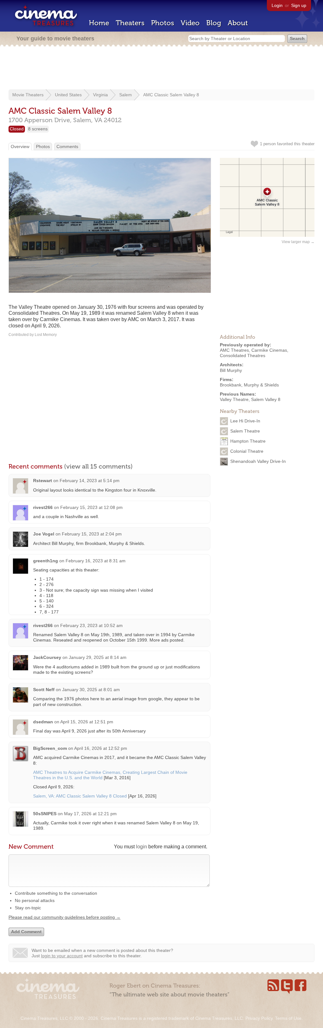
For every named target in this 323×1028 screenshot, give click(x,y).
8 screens (38, 128)
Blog (213, 23)
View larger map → (298, 242)
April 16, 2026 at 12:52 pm (100, 748)
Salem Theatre (245, 430)
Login (277, 5)
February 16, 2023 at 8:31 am (96, 560)
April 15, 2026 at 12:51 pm (86, 721)
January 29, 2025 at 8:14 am (97, 657)
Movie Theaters (28, 94)
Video (190, 23)
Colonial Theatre (246, 451)
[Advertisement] (161, 68)
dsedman (43, 721)
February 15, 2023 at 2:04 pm (92, 533)
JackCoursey (47, 657)
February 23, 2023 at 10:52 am (91, 625)
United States (68, 94)
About (238, 23)
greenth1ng (45, 560)
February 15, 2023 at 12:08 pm (91, 507)
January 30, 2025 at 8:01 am (91, 689)
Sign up (298, 5)
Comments (67, 146)
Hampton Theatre (248, 441)
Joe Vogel (43, 533)
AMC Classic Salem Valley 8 (171, 94)
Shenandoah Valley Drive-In (258, 461)
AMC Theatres (234, 350)
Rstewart (42, 480)
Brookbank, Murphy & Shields (249, 384)
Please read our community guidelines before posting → (64, 917)
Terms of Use (288, 1018)
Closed (17, 128)
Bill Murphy (231, 370)
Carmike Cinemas (269, 350)
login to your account (62, 955)
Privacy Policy (259, 1018)
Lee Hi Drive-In (245, 420)
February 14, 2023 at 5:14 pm (90, 480)
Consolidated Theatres (242, 355)
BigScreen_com (50, 748)
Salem (125, 94)
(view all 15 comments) (98, 466)
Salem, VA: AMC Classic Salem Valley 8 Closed (80, 795)
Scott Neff (44, 689)
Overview (20, 146)
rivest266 (43, 507)
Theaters (130, 23)
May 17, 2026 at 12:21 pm (90, 813)
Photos (162, 23)
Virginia (100, 94)
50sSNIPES (44, 813)
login (141, 846)
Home (99, 23)
